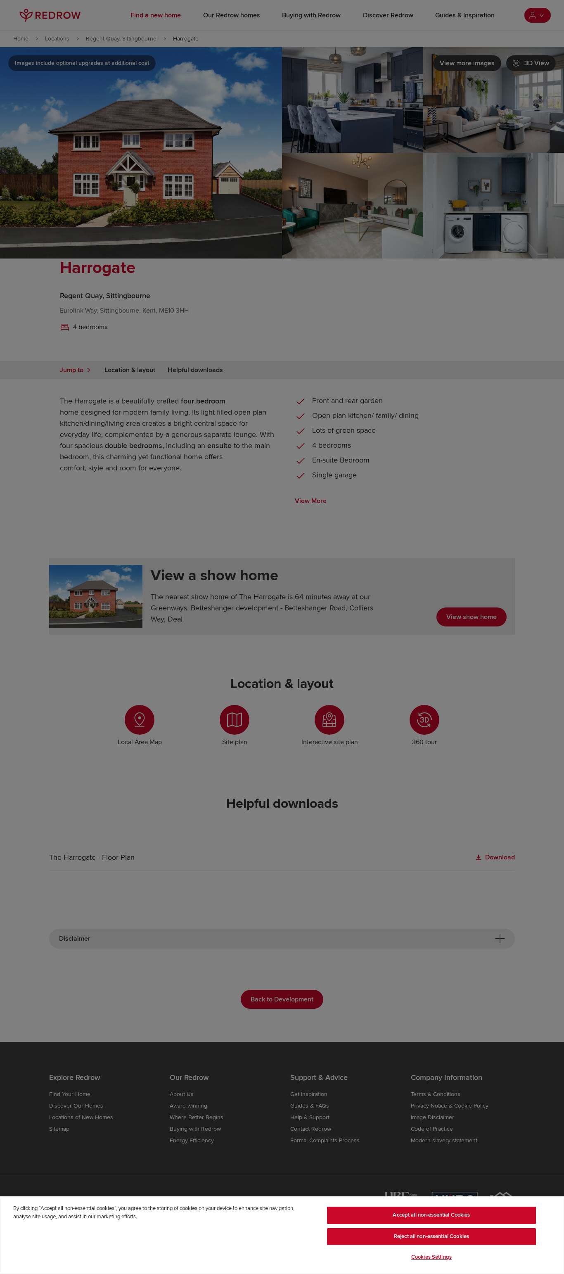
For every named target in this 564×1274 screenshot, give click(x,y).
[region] (282, 1235)
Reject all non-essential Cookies (431, 1236)
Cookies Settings (431, 1257)
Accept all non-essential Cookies (431, 1215)
